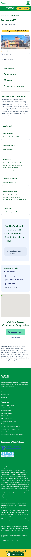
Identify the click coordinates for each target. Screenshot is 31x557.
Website (9, 80)
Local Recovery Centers (7, 408)
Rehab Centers (5, 15)
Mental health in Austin (6, 418)
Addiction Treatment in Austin (8, 421)
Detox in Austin (5, 416)
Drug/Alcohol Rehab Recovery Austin (10, 426)
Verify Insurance (5, 394)
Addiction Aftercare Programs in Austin (11, 429)
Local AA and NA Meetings (7, 405)
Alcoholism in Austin (6, 410)
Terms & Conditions (6, 540)
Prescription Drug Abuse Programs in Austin (12, 434)
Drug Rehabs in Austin (6, 413)
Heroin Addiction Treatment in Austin (10, 431)
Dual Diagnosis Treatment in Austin (10, 423)
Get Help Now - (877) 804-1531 (14, 31)
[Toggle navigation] (28, 3)
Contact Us (4, 397)
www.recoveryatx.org (13, 276)
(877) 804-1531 (15, 251)
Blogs (2, 392)
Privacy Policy (15, 540)
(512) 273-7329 (11, 74)
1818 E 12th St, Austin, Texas (15, 86)
